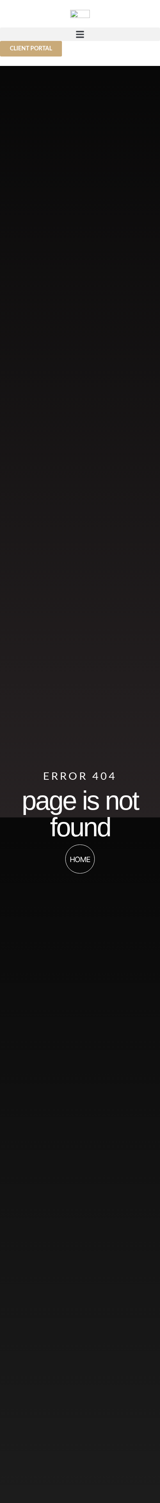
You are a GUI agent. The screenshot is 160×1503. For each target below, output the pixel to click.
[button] (80, 34)
